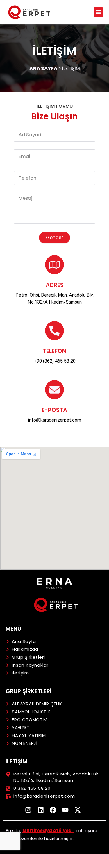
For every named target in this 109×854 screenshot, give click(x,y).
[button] (98, 12)
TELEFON (54, 351)
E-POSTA (54, 410)
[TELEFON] (54, 330)
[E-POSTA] (54, 389)
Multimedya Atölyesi (48, 830)
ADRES (55, 285)
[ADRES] (54, 264)
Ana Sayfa (43, 68)
